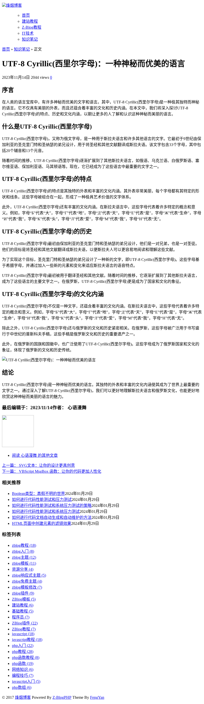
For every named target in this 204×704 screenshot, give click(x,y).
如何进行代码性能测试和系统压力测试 (46, 511)
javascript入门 (26, 681)
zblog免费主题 (27, 581)
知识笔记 (30, 39)
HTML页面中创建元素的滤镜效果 (41, 523)
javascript (23, 634)
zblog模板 (24, 563)
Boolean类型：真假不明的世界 (38, 493)
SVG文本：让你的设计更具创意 (38, 465)
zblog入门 (23, 551)
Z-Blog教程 (31, 27)
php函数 (22, 663)
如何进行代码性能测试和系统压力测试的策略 (52, 505)
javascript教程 (27, 639)
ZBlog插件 (25, 623)
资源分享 (22, 569)
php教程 (22, 651)
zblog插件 (23, 593)
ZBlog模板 (24, 599)
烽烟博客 (14, 5)
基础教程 (22, 611)
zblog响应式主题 (29, 575)
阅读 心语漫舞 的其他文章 (35, 455)
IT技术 (28, 33)
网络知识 (22, 669)
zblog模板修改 (27, 587)
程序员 (20, 617)
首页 (26, 15)
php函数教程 (25, 657)
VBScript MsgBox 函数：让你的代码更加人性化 (51, 471)
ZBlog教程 (24, 629)
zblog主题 (24, 557)
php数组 (21, 687)
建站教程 (30, 21)
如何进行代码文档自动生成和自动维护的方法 (52, 517)
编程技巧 (22, 675)
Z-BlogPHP (61, 697)
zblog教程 (24, 545)
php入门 (22, 645)
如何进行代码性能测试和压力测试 (42, 499)
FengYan (97, 697)
